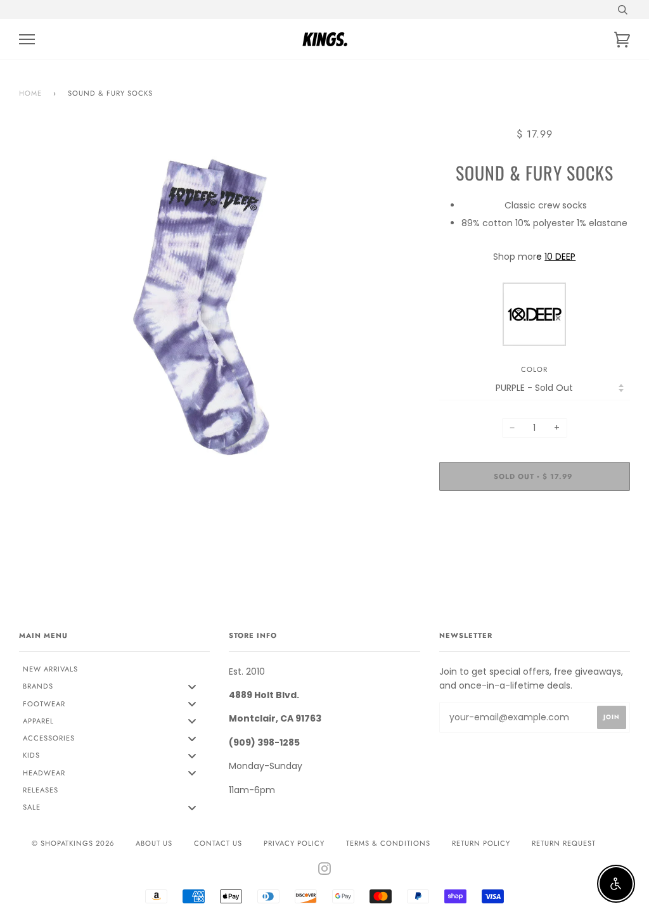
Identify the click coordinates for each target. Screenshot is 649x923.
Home (30, 93)
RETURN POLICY (481, 843)
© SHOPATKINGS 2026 (73, 843)
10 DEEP (559, 256)
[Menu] (27, 40)
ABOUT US (154, 843)
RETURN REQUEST (564, 843)
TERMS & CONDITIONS (388, 843)
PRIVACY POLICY (294, 843)
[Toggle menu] (192, 686)
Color (534, 369)
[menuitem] (114, 670)
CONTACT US (218, 843)
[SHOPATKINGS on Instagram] (324, 871)
